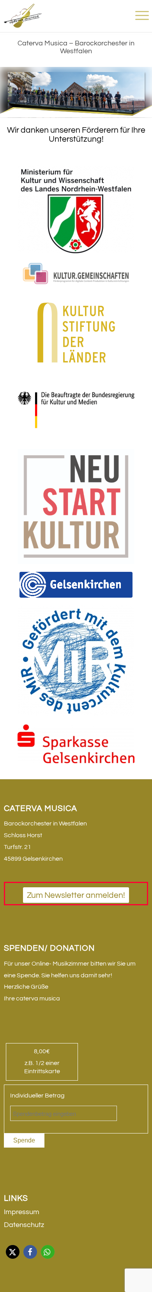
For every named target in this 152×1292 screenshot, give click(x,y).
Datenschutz (24, 1225)
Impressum (21, 1212)
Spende (24, 1140)
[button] (12, 1252)
